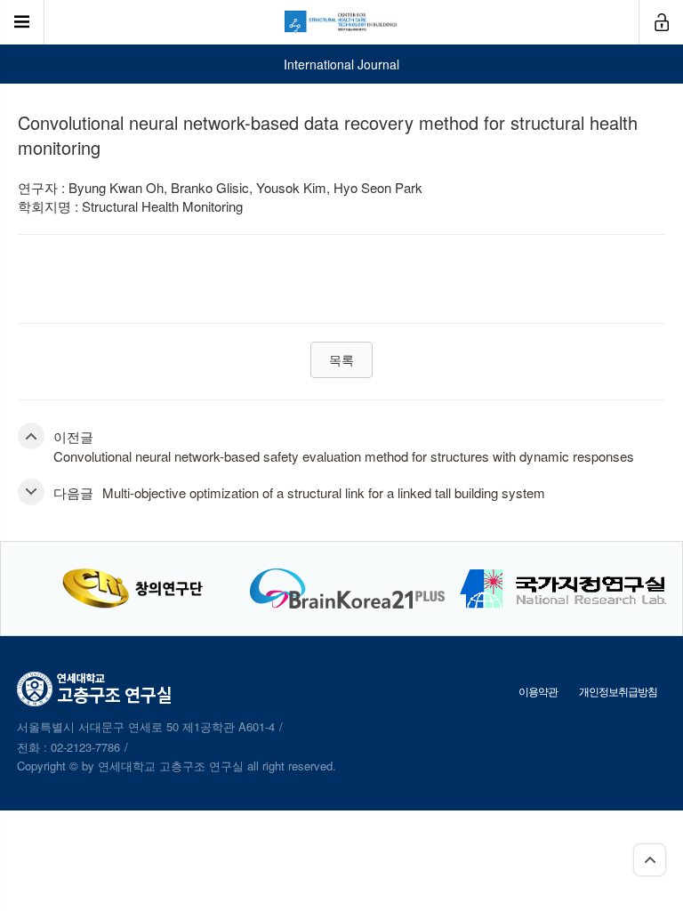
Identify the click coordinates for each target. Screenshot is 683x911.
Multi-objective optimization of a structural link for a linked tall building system (323, 492)
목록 (341, 359)
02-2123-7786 (85, 746)
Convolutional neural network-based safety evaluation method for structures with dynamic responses (343, 456)
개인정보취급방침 (618, 691)
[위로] (649, 859)
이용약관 (538, 691)
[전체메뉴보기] (22, 22)
